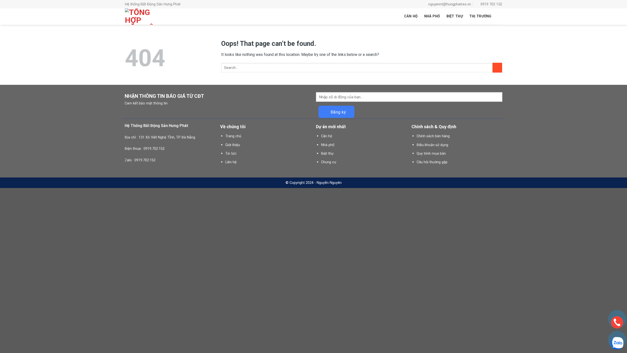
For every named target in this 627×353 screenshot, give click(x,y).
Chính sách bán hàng (433, 136)
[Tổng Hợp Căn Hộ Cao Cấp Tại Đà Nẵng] (139, 16)
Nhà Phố (432, 16)
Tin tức (231, 153)
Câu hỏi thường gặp (432, 162)
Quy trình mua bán (431, 153)
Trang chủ (233, 136)
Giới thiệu (232, 145)
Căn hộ (326, 136)
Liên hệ (231, 162)
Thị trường (480, 16)
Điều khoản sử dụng (432, 145)
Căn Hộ (411, 16)
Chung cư (328, 162)
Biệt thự (327, 153)
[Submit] (497, 67)
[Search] (500, 17)
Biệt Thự (454, 16)
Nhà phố (327, 145)
